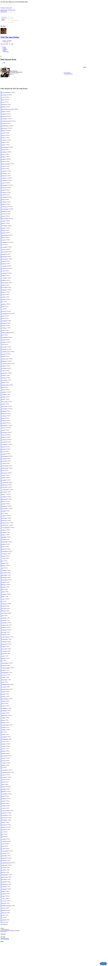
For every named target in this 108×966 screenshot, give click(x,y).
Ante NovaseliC (3, 553)
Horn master (2, 646)
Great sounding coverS (5, 351)
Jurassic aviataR (3, 648)
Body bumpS (3, 423)
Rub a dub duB (3, 461)
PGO (1, 308)
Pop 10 (1, 244)
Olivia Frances (3, 627)
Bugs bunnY (3, 670)
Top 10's (2, 97)
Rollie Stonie (3, 753)
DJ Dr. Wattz (3, 762)
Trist (1, 917)
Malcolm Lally (3, 549)
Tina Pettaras (3, 727)
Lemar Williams (3, 820)
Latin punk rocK (3, 603)
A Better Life (3, 912)
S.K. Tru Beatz (3, 841)
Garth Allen (2, 701)
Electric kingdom (3, 337)
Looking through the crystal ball (6, 109)
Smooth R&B (3, 537)
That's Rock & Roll (4, 482)
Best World (2, 194)
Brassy (1, 834)
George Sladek (3, 273)
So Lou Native (3, 368)
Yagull (1, 615)
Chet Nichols (3, 261)
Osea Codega (3, 869)
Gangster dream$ (3, 235)
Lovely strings (3, 620)
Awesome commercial (4, 636)
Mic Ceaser (2, 848)
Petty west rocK (3, 651)
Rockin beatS (3, 786)
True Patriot (2, 891)
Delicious (2, 418)
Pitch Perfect (3, 696)
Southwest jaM (3, 653)
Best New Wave (3, 173)
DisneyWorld (3, 919)
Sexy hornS (2, 475)
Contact (11, 930)
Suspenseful (2, 503)
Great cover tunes (3, 401)
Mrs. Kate (2, 922)
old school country (4, 258)
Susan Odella (3, 608)
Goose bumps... (3, 178)
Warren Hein (3, 299)
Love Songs (2, 758)
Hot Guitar (2, 182)
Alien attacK (3, 453)
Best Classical (3, 192)
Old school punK (3, 225)
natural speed (3, 437)
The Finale (2, 563)
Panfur (1, 846)
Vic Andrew (2, 713)
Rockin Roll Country (4, 384)
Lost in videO (3, 442)
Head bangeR (3, 798)
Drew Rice (2, 370)
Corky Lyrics (3, 213)
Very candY (2, 691)
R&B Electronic (3, 256)
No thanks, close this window (6, 7)
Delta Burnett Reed (14, 71)
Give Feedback (17, 930)
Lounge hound (3, 617)
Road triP (2, 781)
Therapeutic (2, 111)
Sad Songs (2, 382)
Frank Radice (3, 280)
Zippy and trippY (3, 444)
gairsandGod (3, 304)
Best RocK (2, 144)
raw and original (3, 247)
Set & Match (3, 113)
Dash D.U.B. (3, 292)
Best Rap (2, 199)
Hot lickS (2, 796)
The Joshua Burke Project (5, 862)
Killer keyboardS (3, 185)
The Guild (2, 270)
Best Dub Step (3, 201)
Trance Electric (3, 900)
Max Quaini (2, 705)
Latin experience (3, 644)
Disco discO (2, 677)
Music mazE (2, 420)
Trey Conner (3, 463)
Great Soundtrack (3, 408)
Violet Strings (3, 377)
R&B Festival (3, 584)
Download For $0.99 (68, 73)
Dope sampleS (3, 458)
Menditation (2, 106)
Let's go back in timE (4, 489)
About (1, 930)
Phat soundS (2, 582)
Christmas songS (3, 858)
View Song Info (67, 72)
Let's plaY (2, 430)
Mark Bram (2, 774)
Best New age (3, 175)
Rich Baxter (2, 751)
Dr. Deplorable (3, 634)
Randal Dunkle (3, 910)
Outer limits (2, 339)
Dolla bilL (2, 596)
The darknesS (3, 170)
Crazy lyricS (2, 808)
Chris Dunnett (3, 415)
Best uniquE (2, 159)
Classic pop (2, 223)
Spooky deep (3, 354)
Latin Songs (2, 760)
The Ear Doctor (3, 118)
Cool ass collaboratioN (5, 527)
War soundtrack (3, 641)
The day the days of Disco (5, 363)
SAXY (1, 831)
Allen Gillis (2, 399)
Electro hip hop (3, 349)
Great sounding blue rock (5, 313)
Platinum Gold (3, 116)
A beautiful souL (3, 629)
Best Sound (2, 694)
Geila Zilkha (2, 746)
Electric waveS (3, 777)
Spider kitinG (3, 658)
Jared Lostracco (3, 886)
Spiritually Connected (4, 163)
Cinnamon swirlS (3, 499)
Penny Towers (3, 853)
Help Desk (5, 930)
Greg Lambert (3, 867)
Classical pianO (3, 622)
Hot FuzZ (2, 748)
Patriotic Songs (3, 211)
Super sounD (3, 665)
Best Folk (2, 168)
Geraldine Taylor (3, 715)
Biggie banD (3, 587)
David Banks (3, 365)
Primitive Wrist (3, 881)
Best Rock (2, 161)
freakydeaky (2, 228)
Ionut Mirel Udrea (4, 268)
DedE (1, 301)
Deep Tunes (2, 123)
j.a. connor (2, 558)
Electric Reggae (3, 817)
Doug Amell (2, 325)
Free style (2, 330)
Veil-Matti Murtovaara (4, 684)
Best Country (3, 140)
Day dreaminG (3, 496)
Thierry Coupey (3, 346)
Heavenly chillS (3, 487)
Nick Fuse (2, 294)
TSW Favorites (3, 94)
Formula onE (3, 446)
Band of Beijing (3, 879)
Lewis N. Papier (3, 613)
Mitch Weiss (2, 544)
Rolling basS (3, 791)
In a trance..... (3, 494)
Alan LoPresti (3, 839)
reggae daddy (3, 392)
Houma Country (3, 373)
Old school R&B (3, 579)
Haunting (2, 237)
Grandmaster (3, 396)
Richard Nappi (3, 824)
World (1, 335)
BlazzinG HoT (3, 812)
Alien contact (3, 342)
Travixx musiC (3, 570)
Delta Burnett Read (4, 874)
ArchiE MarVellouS (4, 663)
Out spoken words (4, 358)
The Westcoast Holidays (5, 667)
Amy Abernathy (3, 277)
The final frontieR (4, 456)
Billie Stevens (3, 263)
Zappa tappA (3, 529)
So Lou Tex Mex (3, 380)
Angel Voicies (3, 104)
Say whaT (2, 132)
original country (3, 855)
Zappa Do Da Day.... (4, 525)
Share (12, 43)
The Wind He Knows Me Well (16, 72)
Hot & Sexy (2, 135)
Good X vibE (3, 434)
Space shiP (2, 801)
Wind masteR (3, 411)
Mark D (2, 560)
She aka (2, 102)
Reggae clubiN (3, 572)
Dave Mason (3, 296)
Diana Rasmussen (4, 884)
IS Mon (2, 387)
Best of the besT (3, 439)
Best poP (2, 149)
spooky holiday (3, 491)
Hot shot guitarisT (4, 551)
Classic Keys (3, 827)
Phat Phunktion (3, 577)
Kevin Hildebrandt (4, 739)
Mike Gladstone (3, 289)
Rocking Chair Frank (4, 689)
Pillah (1, 732)
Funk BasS (2, 190)
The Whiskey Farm (4, 625)
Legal (9, 930)
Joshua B (2, 682)
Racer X (2, 451)
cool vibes (2, 389)
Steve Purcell (3, 606)
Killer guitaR (3, 789)
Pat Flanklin (2, 275)
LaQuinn (2, 703)
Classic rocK (3, 779)
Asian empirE (3, 510)
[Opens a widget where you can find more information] (103, 963)
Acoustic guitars (3, 251)
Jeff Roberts (2, 285)
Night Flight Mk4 (3, 541)
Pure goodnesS (3, 180)
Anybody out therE (4, 468)
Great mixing (3, 515)
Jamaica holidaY (3, 575)
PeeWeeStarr (3, 743)
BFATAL (2, 306)
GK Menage (2, 717)
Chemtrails (2, 720)
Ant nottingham (3, 888)
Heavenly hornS (3, 518)
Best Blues (2, 137)
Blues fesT (2, 546)
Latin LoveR (3, 829)
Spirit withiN (3, 254)
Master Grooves (3, 128)
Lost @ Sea (2, 741)
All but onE (2, 556)
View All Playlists (4, 924)
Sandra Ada (2, 501)
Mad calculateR (3, 432)
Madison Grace (3, 520)
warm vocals (3, 249)
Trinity (1, 513)
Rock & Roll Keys (4, 815)
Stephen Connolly (4, 877)
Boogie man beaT (4, 508)
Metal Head (2, 765)
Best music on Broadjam (5, 92)
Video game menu (4, 639)
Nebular (2, 99)
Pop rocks (2, 316)
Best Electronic (3, 151)
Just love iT (2, 216)
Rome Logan (3, 539)
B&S (1, 660)
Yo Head (2, 784)
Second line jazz (3, 327)
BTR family (2, 565)
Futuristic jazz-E (3, 472)
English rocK (3, 610)
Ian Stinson (2, 403)
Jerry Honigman (3, 320)
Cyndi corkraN (3, 266)
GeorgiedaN (2, 477)
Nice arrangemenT (4, 242)
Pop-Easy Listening (4, 218)
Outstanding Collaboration (5, 905)
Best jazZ (2, 154)
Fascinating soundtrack (5, 332)
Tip (9, 43)
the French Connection (5, 810)
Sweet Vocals (3, 903)
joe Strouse (2, 822)
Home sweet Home (4, 147)
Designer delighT (3, 425)
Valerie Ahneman (3, 679)
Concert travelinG (4, 793)
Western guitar (3, 323)
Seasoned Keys (3, 860)
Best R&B (2, 156)
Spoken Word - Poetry (14, 73)
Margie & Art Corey (4, 522)
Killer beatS (2, 232)
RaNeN (2, 589)
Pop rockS (2, 598)
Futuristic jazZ (3, 413)
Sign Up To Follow (4, 43)
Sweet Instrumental (4, 209)
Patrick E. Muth (3, 287)
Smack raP (2, 591)
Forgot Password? (14, 20)
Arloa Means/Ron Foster (5, 772)
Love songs (2, 220)
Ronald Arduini (3, 755)
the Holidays (3, 204)
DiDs (1, 601)
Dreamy (2, 318)
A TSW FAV (3, 427)
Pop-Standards (3, 394)
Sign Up (12, 22)
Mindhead (2, 230)
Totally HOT (3, 130)
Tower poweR (3, 686)
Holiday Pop (3, 872)
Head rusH (2, 803)
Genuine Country (3, 406)
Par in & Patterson (4, 708)
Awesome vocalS (3, 206)
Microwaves (2, 722)
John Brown (2, 534)
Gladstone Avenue (4, 282)
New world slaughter (4, 724)
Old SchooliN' (3, 594)
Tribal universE (3, 506)
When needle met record (5, 121)
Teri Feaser (2, 896)
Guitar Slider (3, 375)
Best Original (3, 187)
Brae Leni (2, 915)
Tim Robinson (3, 729)
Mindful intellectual (4, 125)
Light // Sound (3, 632)
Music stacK (2, 449)
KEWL (1, 470)
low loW (2, 843)
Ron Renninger (3, 710)
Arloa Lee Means (3, 770)
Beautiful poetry (3, 361)
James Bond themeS (4, 672)
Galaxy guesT (3, 675)
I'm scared (2, 356)
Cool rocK (2, 655)
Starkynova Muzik (4, 465)
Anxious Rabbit (3, 736)
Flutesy (1, 836)
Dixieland (2, 142)
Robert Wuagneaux (4, 698)
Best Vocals (2, 239)
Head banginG (3, 480)
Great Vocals (3, 805)
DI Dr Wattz (2, 734)
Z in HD (2, 344)
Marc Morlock (3, 532)
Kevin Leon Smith (4, 850)
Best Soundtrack (3, 197)
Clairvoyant (2, 166)
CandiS (1, 568)
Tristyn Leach (3, 311)
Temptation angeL (4, 484)
